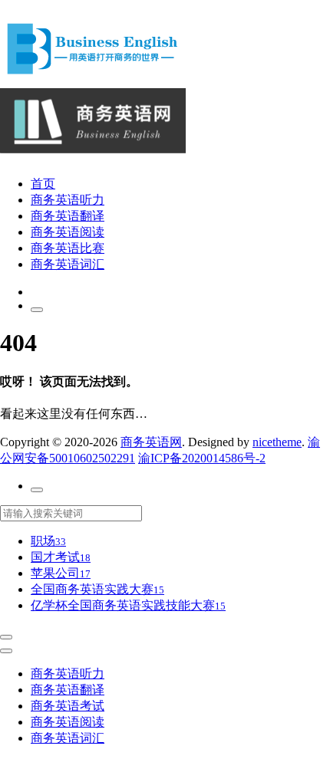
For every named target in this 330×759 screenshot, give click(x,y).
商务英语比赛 (67, 248)
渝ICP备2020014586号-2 (202, 458)
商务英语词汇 (67, 264)
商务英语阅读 (67, 231)
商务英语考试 (67, 705)
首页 (43, 183)
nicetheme (277, 442)
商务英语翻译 (67, 215)
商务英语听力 (67, 199)
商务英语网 (151, 442)
